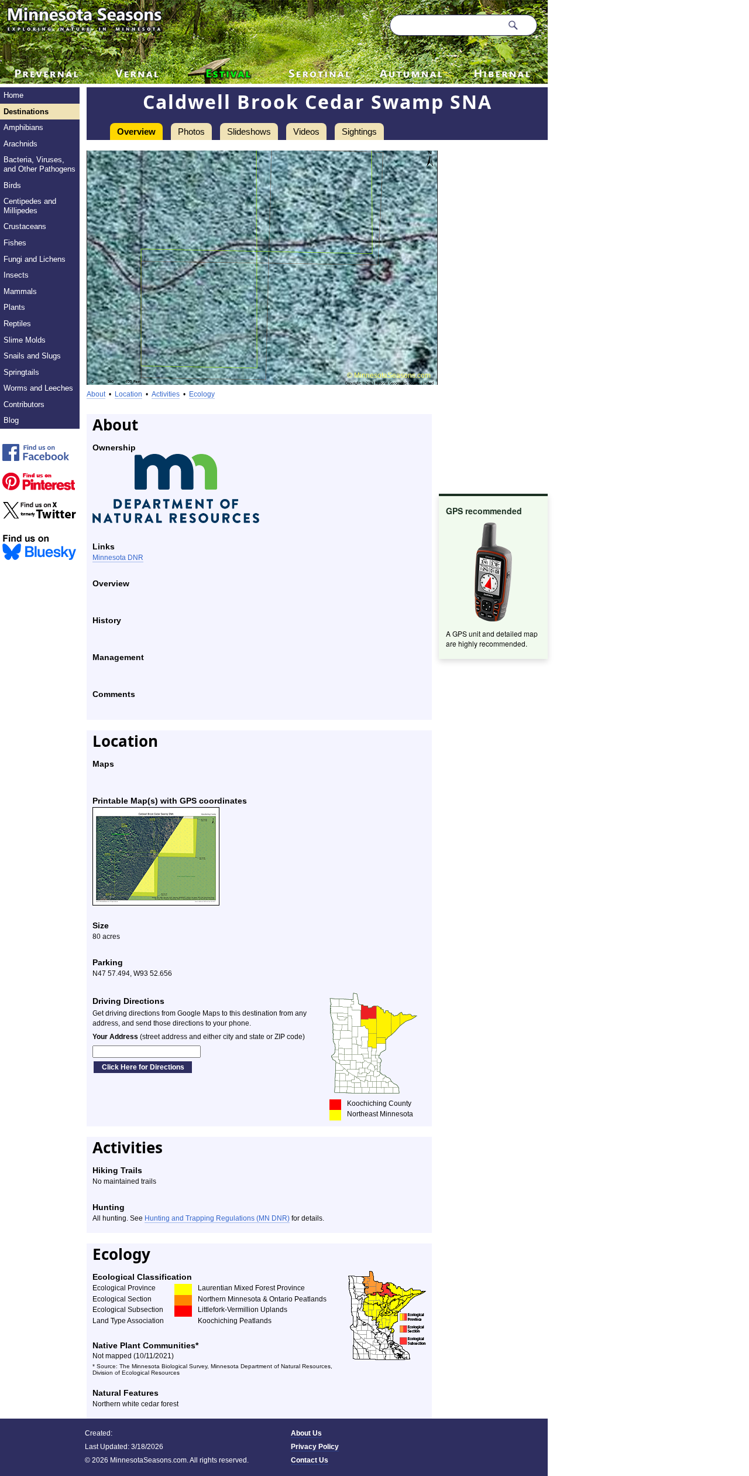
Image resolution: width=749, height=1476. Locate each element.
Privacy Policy (315, 1447)
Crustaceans (25, 226)
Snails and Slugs (32, 355)
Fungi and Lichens (35, 259)
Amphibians (23, 127)
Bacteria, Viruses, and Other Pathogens (39, 164)
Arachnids (20, 143)
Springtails (21, 372)
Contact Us (309, 1460)
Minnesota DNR (117, 558)
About (96, 394)
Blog (11, 420)
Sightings (359, 131)
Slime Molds (25, 340)
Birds (12, 185)
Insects (16, 275)
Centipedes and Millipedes (30, 206)
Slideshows (249, 131)
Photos (191, 131)
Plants (14, 307)
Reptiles (17, 323)
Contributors (24, 404)
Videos (306, 131)
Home (13, 95)
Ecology (202, 394)
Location (128, 394)
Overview (136, 131)
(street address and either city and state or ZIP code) (198, 1037)
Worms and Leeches (38, 388)
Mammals (20, 291)
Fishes (15, 242)
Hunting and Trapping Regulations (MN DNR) (217, 1218)
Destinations (26, 111)
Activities (166, 394)
